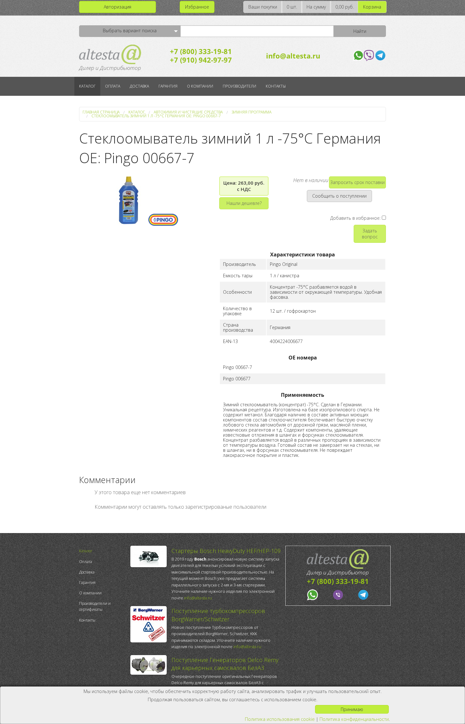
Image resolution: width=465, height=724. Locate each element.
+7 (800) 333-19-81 (201, 51)
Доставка (139, 86)
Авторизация (117, 7)
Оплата (112, 86)
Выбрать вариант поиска (130, 31)
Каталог (87, 86)
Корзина (372, 7)
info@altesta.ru (293, 55)
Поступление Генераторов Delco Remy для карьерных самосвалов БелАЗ (224, 664)
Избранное (197, 7)
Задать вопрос (370, 234)
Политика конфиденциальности (354, 719)
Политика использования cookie (280, 719)
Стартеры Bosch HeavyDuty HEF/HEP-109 (226, 551)
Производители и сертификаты (95, 606)
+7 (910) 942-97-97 (201, 59)
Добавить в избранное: (356, 218)
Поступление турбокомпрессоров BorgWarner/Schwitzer (218, 615)
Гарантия (167, 86)
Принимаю (352, 709)
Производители (239, 86)
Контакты (276, 86)
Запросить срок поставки (357, 182)
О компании (200, 86)
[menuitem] (103, 551)
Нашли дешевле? (244, 203)
